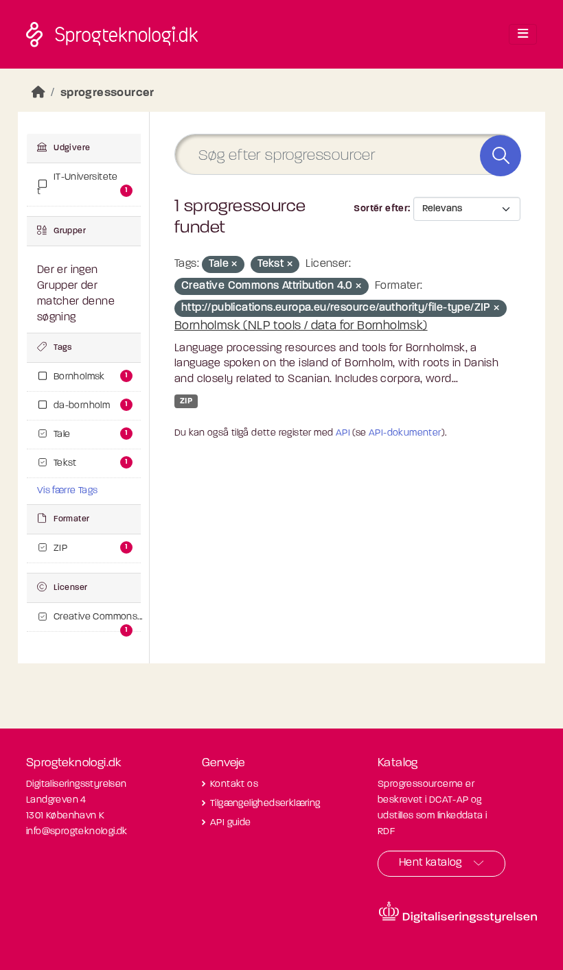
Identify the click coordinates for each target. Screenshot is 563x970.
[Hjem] (38, 93)
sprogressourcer (107, 93)
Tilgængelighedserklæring (265, 804)
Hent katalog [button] (430, 862)
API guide (230, 823)
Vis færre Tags (67, 491)
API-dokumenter (405, 433)
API (343, 433)
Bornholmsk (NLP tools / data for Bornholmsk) (301, 326)
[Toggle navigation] (523, 34)
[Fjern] (234, 265)
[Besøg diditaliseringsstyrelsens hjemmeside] (458, 912)
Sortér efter (381, 209)
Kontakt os (234, 784)
